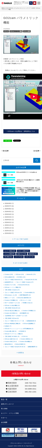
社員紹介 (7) (8, 326)
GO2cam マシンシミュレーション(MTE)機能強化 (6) (19, 328)
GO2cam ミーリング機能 (16, 31)
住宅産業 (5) (22, 331)
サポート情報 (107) (23, 251)
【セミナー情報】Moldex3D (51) (14, 279)
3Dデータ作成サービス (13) (12, 303)
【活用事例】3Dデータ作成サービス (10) (16, 315)
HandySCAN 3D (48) (31, 279)
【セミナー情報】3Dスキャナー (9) (14, 321)
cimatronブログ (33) (10, 285)
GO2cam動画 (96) (9, 277)
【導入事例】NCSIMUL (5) (12, 336)
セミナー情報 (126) (9, 251)
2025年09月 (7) (9, 233)
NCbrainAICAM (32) (23, 285)
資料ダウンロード (7, 404)
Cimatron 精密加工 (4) (26, 339)
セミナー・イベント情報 (10, 413)
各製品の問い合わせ (21, 373)
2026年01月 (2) (9, 222)
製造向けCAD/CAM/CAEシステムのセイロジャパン (13, 8)
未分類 (33, 8)
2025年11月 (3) (9, 228)
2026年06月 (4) (9, 209)
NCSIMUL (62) (21, 277)
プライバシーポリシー (16, 443)
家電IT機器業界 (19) (25, 295)
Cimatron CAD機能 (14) (11, 300)
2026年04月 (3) (9, 214)
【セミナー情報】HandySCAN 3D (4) (15, 346)
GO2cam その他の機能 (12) (12, 305)
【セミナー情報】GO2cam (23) (13, 292)
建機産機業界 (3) (32, 346)
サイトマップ (28, 443)
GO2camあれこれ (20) (11, 295)
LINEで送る (8, 140)
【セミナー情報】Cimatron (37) (24, 282)
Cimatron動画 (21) (30, 292)
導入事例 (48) (8, 257)
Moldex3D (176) (31, 274)
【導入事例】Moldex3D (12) (12, 308)
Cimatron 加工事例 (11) (11, 313)
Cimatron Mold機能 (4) (25, 341)
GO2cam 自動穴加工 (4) (11, 339)
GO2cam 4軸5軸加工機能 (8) (12, 323)
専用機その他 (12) (27, 303)
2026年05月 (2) (9, 211)
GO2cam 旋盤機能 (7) (29, 323)
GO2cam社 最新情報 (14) (24, 297)
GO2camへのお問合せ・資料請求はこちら (21, 131)
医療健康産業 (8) (31, 321)
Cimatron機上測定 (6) (10, 331)
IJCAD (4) (25, 336)
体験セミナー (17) (9, 297)
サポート (4, 418)
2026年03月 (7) (9, 217)
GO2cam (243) (20, 274)
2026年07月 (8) (9, 206)
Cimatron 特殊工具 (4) (11, 341)
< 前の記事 (5, 151)
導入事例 (4, 408)
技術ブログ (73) (21, 254)
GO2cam (6, 31)
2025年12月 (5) (9, 225)
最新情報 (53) (33, 254)
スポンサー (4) (29, 257)
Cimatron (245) (9, 274)
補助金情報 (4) (9, 344)
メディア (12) (18, 257)
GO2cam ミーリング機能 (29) (13, 287)
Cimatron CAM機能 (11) (29, 310)
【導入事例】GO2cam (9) (12, 318)
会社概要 (4, 422)
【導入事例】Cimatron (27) (12, 290)
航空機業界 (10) (24, 313)
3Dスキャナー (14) (25, 300)
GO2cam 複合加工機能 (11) (12, 310)
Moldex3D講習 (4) (20, 344)
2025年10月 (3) (9, 230)
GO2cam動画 (27, 31)
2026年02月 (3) (9, 219)
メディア (28, 8)
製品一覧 (4, 399)
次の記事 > (36, 151)
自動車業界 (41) (9, 282)
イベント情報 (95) (9, 254)
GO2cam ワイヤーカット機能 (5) (14, 334)
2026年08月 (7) (9, 203)
